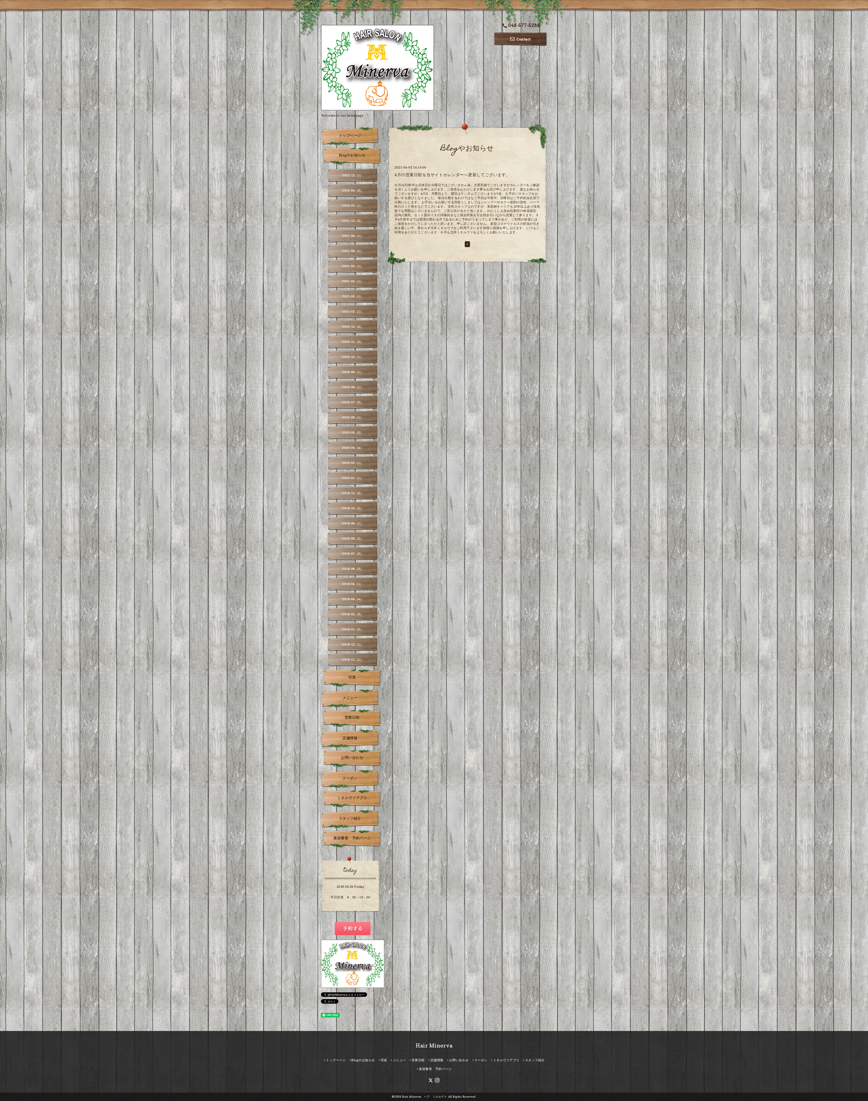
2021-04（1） (352, 281)
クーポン (349, 778)
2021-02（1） (352, 311)
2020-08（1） (352, 387)
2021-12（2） (352, 221)
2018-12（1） (352, 644)
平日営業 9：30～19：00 (350, 897)
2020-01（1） (352, 478)
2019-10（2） (352, 508)
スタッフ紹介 (350, 818)
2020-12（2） (352, 326)
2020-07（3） (352, 402)
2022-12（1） (352, 175)
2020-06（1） (352, 417)
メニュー (349, 698)
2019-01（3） (352, 629)
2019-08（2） (352, 538)
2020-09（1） (352, 372)
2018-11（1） (352, 659)
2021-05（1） (352, 266)
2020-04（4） (352, 448)
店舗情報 (349, 738)
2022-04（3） (352, 190)
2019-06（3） (352, 569)
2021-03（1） (352, 296)
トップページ (350, 135)
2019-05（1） (352, 584)
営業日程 (352, 717)
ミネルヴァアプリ (352, 798)
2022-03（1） (352, 205)
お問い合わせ (352, 757)
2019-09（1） (352, 523)
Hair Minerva (434, 1045)
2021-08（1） (352, 251)
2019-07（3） (352, 553)
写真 (352, 677)
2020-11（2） (352, 342)
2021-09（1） (352, 236)
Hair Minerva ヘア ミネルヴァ (424, 1096)
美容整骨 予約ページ (352, 838)
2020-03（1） (352, 463)
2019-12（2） (352, 493)
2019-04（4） (352, 599)
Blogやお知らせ (352, 155)
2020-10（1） (352, 357)
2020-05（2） (352, 432)
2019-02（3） (352, 614)
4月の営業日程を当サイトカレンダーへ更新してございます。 (452, 174)
